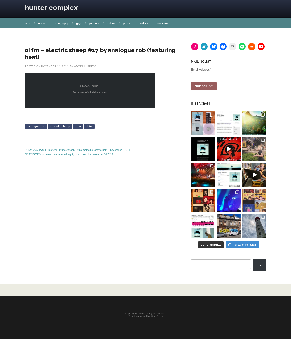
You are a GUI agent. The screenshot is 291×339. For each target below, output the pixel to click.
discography (61, 23)
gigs (79, 23)
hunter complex (51, 8)
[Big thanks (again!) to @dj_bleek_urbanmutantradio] (229, 149)
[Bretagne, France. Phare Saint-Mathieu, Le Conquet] (254, 226)
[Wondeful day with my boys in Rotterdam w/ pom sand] (203, 200)
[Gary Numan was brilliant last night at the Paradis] (229, 200)
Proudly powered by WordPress (145, 316)
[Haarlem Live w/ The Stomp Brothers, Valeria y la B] (254, 123)
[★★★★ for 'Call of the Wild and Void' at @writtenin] (229, 123)
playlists (143, 23)
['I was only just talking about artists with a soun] (203, 226)
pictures (94, 23)
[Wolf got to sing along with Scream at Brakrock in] (254, 149)
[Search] (259, 265)
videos (111, 23)
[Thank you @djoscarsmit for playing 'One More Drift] (254, 175)
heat (78, 126)
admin (78, 66)
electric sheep (60, 126)
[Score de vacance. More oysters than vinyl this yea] (254, 200)
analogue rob (36, 126)
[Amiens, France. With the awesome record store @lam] (229, 226)
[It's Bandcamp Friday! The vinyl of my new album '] (229, 175)
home (27, 23)
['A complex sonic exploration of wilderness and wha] (203, 149)
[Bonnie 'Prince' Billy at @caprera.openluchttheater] (203, 175)
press (126, 23)
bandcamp (162, 23)
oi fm (89, 126)
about (41, 23)
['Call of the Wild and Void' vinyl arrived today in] (203, 123)
